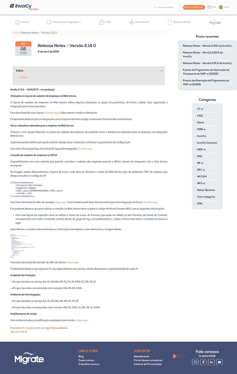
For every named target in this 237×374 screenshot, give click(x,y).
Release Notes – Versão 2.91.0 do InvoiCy (207, 63)
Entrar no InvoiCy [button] (191, 7)
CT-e (200, 109)
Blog (81, 356)
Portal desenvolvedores (148, 360)
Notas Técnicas (206, 190)
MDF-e (201, 149)
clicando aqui (51, 113)
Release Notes (59, 328)
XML (200, 203)
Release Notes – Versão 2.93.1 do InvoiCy (207, 46)
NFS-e (201, 183)
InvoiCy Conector (207, 143)
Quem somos (86, 360)
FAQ (200, 116)
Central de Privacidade (148, 364)
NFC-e (201, 170)
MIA (199, 156)
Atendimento (141, 356)
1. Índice (23, 77)
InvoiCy (30, 328)
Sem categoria (206, 197)
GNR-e (201, 129)
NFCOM (202, 176)
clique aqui (61, 202)
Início (16, 33)
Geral (200, 122)
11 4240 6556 (207, 356)
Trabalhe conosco (88, 364)
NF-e (200, 163)
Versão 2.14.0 (18, 332)
